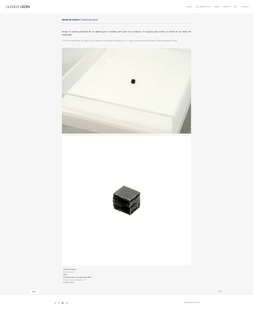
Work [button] (189, 6)
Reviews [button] (226, 6)
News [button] (217, 6)
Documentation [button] (203, 6)
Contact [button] (245, 6)
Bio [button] (235, 6)
